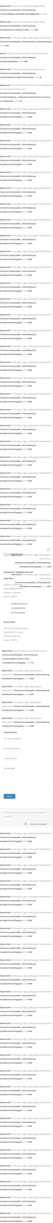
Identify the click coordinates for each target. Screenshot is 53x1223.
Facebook (43, 824)
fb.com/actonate (18, 612)
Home (14, 594)
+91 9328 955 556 (18, 608)
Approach (25, 594)
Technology (38, 594)
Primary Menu (49, 550)
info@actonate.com (19, 603)
